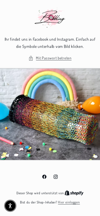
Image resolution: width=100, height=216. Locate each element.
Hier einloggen (69, 202)
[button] (50, 58)
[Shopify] (74, 193)
